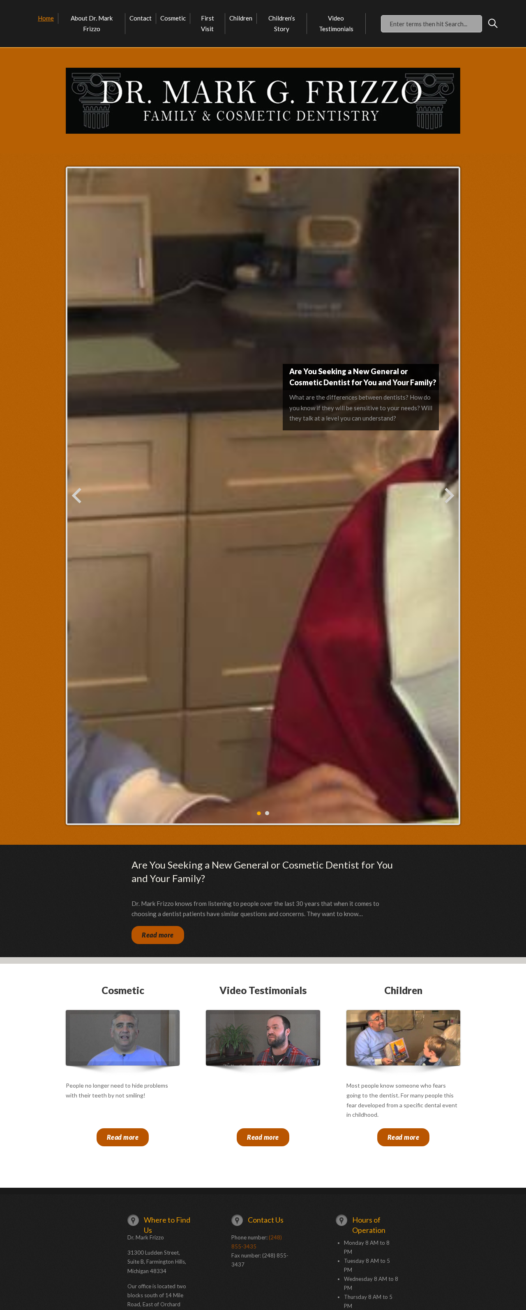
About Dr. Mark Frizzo (92, 23)
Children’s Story (281, 23)
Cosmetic (173, 18)
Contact (140, 18)
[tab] (259, 813)
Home (46, 18)
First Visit (207, 23)
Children (240, 18)
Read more (158, 935)
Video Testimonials (336, 23)
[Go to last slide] (77, 495)
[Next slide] (448, 495)
